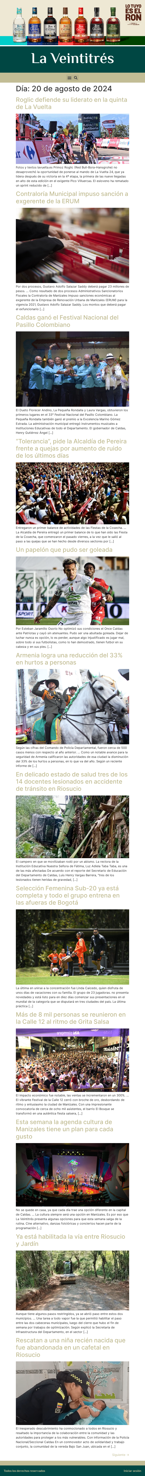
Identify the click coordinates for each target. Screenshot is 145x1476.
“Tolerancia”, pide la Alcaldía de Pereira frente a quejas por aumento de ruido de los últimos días (71, 448)
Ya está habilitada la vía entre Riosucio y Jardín (70, 1240)
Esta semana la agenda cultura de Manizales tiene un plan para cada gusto (64, 1129)
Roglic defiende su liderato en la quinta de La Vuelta (71, 103)
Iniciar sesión (132, 1470)
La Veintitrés (72, 59)
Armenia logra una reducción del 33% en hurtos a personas (69, 659)
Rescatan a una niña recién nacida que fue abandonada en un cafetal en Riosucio (71, 1347)
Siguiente (120, 1455)
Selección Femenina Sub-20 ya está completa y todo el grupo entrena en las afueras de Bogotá (68, 895)
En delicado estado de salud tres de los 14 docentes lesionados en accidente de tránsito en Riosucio (72, 781)
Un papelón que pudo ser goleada (64, 549)
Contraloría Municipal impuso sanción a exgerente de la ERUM (72, 197)
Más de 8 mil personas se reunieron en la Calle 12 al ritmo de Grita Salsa (71, 1018)
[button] (69, 78)
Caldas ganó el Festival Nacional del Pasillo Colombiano (67, 321)
